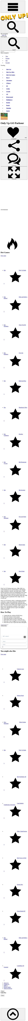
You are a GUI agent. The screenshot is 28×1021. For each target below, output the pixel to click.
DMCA (6, 985)
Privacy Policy (7, 987)
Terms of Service (8, 988)
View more (3, 255)
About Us (6, 983)
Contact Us (6, 984)
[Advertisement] (14, 195)
